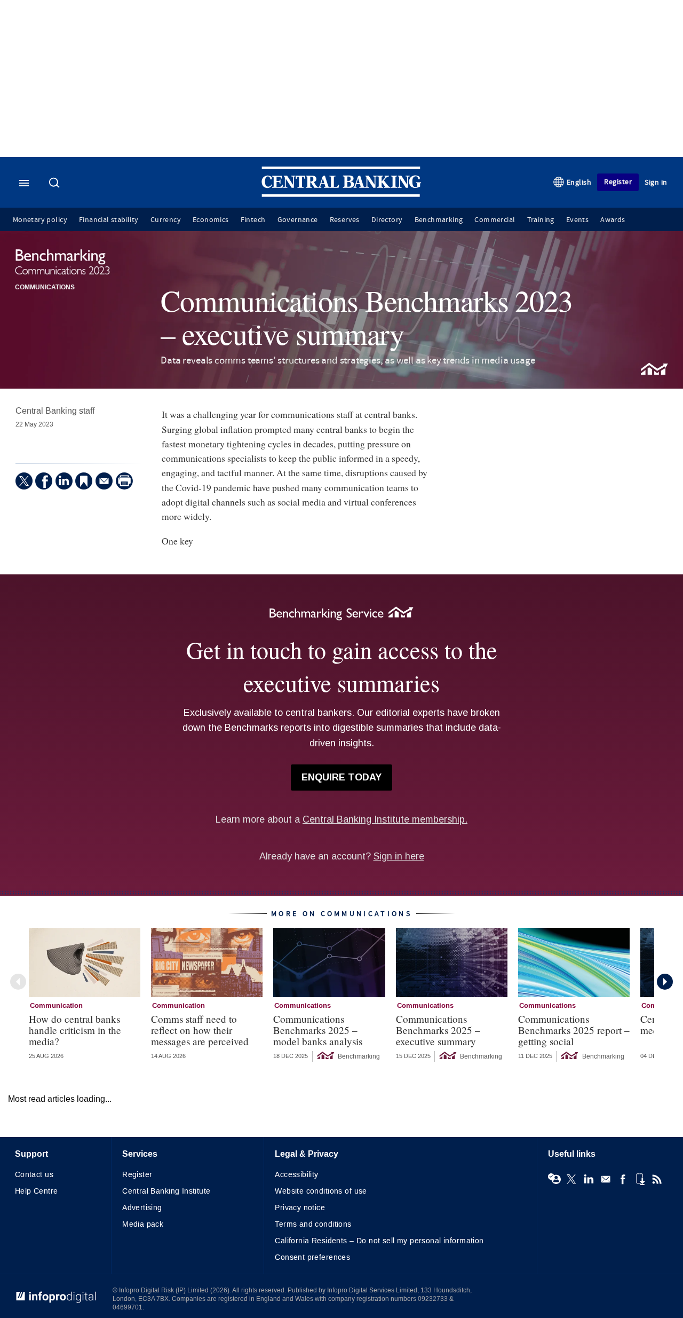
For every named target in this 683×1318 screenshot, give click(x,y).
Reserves (345, 220)
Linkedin (588, 1179)
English (579, 182)
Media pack (142, 1224)
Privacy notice (300, 1208)
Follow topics (554, 1179)
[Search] (55, 183)
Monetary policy (40, 220)
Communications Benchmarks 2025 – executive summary (438, 1030)
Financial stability (109, 220)
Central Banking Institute (166, 1191)
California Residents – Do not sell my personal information (379, 1241)
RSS (656, 1179)
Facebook (622, 1179)
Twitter (571, 1179)
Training (540, 220)
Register (618, 182)
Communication (56, 1006)
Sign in (656, 182)
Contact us (34, 1175)
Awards (612, 220)
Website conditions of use (321, 1191)
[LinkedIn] (64, 481)
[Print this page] (124, 481)
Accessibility (296, 1175)
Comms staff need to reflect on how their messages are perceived (200, 1030)
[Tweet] (24, 481)
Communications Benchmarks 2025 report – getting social (574, 1030)
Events (577, 220)
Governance (297, 220)
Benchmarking (439, 220)
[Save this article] (83, 481)
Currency (165, 220)
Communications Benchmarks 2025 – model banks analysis (317, 1030)
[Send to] (104, 481)
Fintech (253, 220)
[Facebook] (43, 481)
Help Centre (36, 1191)
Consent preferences (312, 1257)
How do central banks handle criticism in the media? (75, 1030)
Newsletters (605, 1179)
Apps (639, 1179)
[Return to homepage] (341, 194)
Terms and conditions (313, 1224)
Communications (45, 288)
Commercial (494, 220)
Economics (211, 220)
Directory (387, 220)
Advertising (142, 1208)
